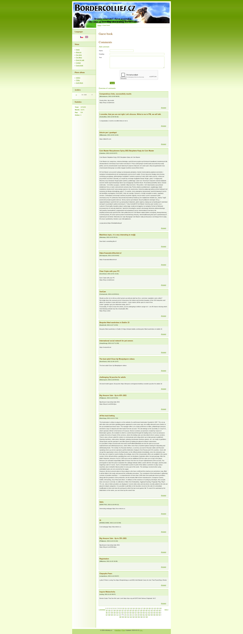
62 (149, 612)
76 (130, 615)
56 (133, 612)
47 (109, 612)
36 (136, 610)
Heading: (101, 54)
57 (136, 612)
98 (147, 617)
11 (125, 608)
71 (117, 615)
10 (123, 608)
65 (157, 612)
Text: (100, 57)
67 (106, 615)
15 (136, 608)
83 (149, 615)
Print (123, 630)
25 (106, 610)
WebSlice (118, 630)
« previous (102, 609)
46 (106, 612)
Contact (78, 63)
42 (152, 610)
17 (141, 608)
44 (157, 610)
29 (117, 610)
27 (112, 610)
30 (120, 610)
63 (152, 612)
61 (146, 612)
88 (120, 617)
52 (122, 612)
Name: (101, 50)
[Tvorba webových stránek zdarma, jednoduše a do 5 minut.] (113, 630)
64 (154, 612)
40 (146, 610)
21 (152, 608)
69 (112, 615)
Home (78, 49)
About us (78, 52)
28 (114, 610)
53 (125, 612)
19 (147, 608)
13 (131, 608)
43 (154, 610)
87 (159, 615)
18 (144, 608)
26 (109, 610)
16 (139, 608)
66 (159, 612)
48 (112, 612)
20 (149, 608)
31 (122, 610)
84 (152, 615)
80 (141, 615)
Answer (163, 108)
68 (109, 615)
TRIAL (78, 80)
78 (136, 615)
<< (76, 94)
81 (144, 615)
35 (133, 610)
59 (141, 612)
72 (120, 615)
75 (128, 615)
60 (144, 612)
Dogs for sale (80, 60)
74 (125, 615)
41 (149, 610)
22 (155, 608)
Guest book (79, 65)
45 (159, 610)
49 (114, 612)
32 (125, 610)
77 (133, 615)
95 (139, 617)
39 (144, 610)
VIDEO (78, 77)
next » (166, 609)
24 (160, 608)
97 (144, 617)
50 (117, 612)
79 (138, 615)
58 (138, 612)
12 (128, 608)
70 (114, 615)
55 (130, 612)
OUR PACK (79, 83)
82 (146, 615)
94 (136, 617)
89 (123, 617)
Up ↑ (141, 630)
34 (130, 610)
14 (133, 608)
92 (131, 617)
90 (125, 617)
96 (141, 617)
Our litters (79, 57)
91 (128, 617)
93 (133, 617)
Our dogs (79, 55)
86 (157, 615)
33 (128, 610)
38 (141, 610)
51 (120, 612)
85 (154, 615)
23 (157, 608)
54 (128, 612)
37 (138, 610)
